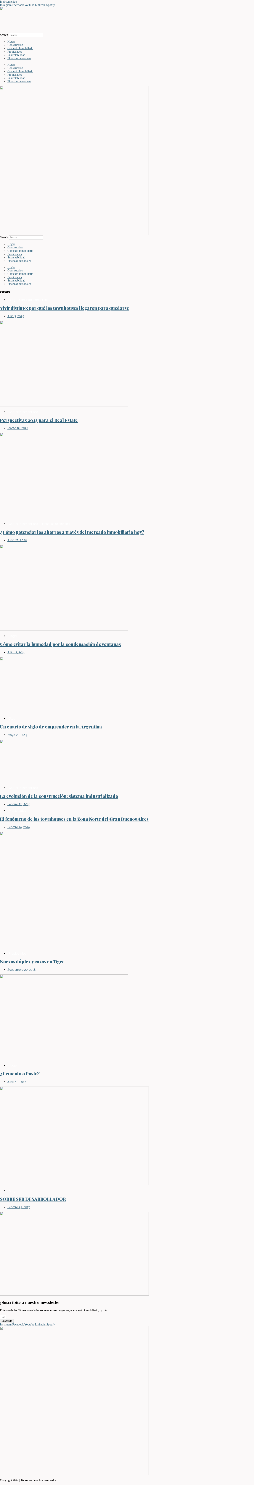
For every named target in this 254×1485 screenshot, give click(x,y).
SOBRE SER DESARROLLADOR (33, 1199)
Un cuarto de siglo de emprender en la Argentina (51, 727)
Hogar (11, 41)
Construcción (15, 44)
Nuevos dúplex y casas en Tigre (32, 961)
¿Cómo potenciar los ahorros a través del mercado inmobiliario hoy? (72, 532)
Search (4, 34)
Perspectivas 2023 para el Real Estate (39, 420)
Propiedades (14, 51)
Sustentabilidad (16, 55)
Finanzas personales (19, 58)
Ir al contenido (8, 1)
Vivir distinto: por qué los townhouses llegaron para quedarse (64, 308)
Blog (12, 300)
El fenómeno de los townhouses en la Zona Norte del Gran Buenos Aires (74, 819)
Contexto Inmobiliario (20, 48)
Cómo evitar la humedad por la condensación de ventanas (60, 644)
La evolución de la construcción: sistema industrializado (59, 796)
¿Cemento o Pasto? (20, 1074)
